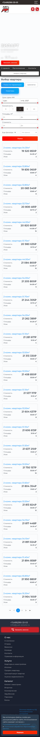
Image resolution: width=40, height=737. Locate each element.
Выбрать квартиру (20, 73)
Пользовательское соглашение (26, 712)
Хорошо (20, 732)
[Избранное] (32, 9)
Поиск (20, 139)
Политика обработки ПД (28, 709)
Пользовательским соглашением (16, 724)
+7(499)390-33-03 (19, 622)
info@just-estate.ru (20, 625)
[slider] (2, 103)
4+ (34, 109)
